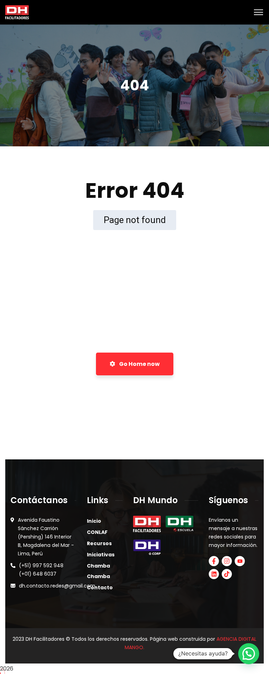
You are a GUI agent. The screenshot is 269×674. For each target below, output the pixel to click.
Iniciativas (101, 554)
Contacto (100, 587)
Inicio (94, 520)
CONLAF (97, 532)
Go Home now (139, 364)
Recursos (99, 543)
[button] (248, 653)
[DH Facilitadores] (17, 11)
